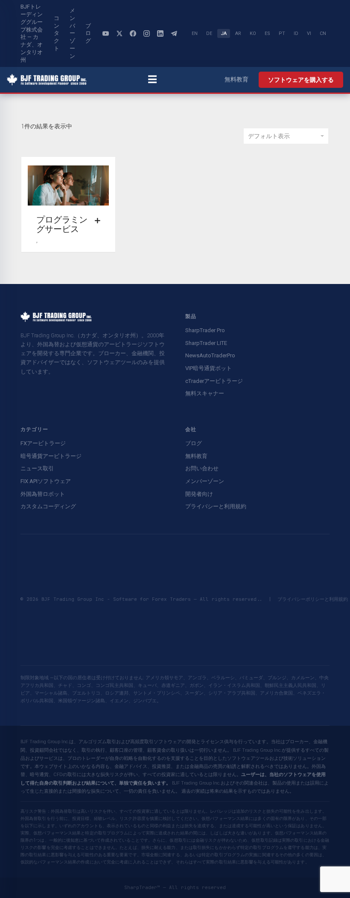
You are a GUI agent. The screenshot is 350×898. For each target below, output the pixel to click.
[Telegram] (174, 33)
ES (267, 33)
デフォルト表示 (269, 136)
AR (238, 33)
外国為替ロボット (42, 494)
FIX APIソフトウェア (45, 481)
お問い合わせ (202, 468)
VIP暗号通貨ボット (208, 368)
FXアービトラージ (43, 443)
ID (296, 33)
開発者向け (199, 494)
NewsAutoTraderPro (210, 355)
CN (323, 33)
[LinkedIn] (160, 33)
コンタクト (56, 33)
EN (195, 33)
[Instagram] (146, 33)
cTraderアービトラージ (214, 381)
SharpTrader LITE (206, 343)
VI (309, 33)
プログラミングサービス (62, 224)
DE (209, 33)
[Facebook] (133, 33)
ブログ (88, 33)
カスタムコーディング (48, 506)
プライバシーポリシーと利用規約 (312, 599)
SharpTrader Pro (205, 330)
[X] (119, 33)
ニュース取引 (37, 468)
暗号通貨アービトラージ (51, 456)
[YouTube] (105, 33)
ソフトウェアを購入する (301, 79)
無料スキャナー (204, 393)
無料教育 (236, 79)
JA (224, 33)
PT (282, 33)
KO (253, 33)
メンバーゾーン (72, 33)
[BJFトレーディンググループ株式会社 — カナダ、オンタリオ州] (47, 80)
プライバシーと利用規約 (215, 506)
